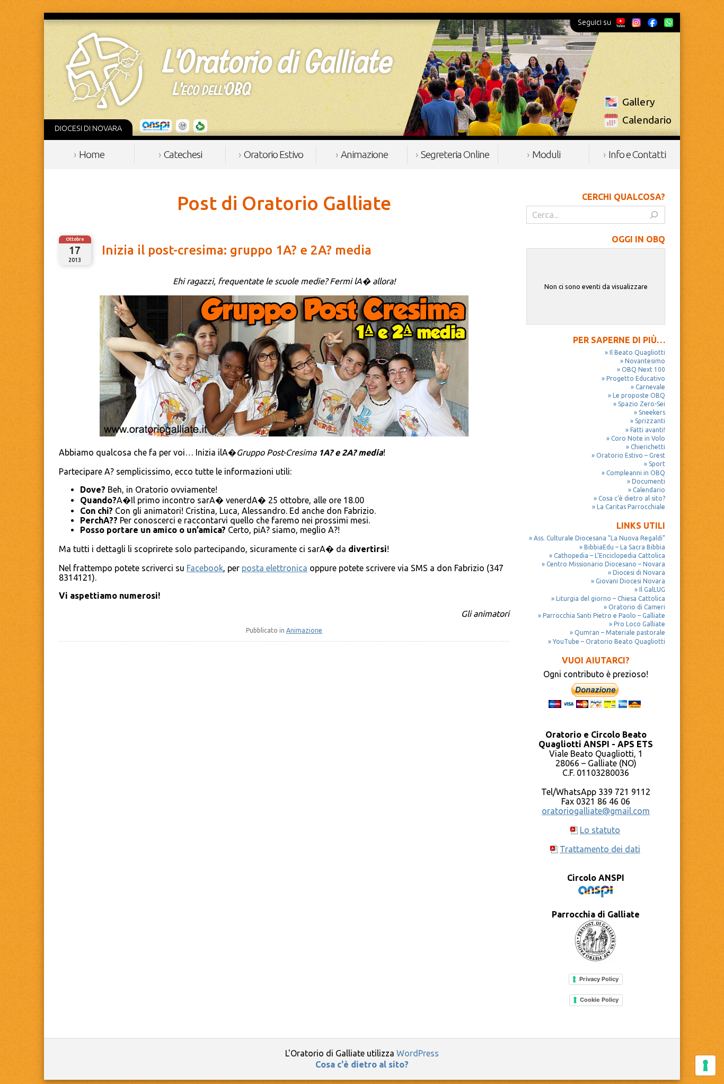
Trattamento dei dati (600, 849)
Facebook (205, 568)
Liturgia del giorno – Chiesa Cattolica (610, 598)
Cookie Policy (599, 999)
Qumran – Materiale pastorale (620, 632)
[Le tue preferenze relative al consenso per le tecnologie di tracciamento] (705, 1065)
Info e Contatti (637, 154)
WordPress (417, 1053)
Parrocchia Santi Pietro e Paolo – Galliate (604, 615)
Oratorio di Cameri (636, 607)
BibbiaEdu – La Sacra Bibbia (624, 547)
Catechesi (183, 154)
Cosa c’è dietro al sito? (631, 498)
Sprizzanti (650, 420)
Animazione (364, 154)
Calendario (647, 120)
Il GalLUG (652, 589)
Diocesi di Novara (639, 572)
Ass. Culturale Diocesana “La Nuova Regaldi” (599, 538)
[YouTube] (620, 22)
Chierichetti (648, 446)
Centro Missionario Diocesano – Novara (605, 564)
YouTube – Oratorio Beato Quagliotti (609, 641)
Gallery (638, 102)
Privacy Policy (599, 979)
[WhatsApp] (668, 22)
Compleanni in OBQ (635, 472)
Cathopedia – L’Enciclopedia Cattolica (609, 555)
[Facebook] (652, 22)
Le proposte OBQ (639, 395)
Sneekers (652, 412)
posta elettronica (274, 568)
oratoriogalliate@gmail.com (596, 811)
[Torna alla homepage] (229, 70)
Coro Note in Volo (638, 438)
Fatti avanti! (647, 429)
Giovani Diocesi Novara (630, 581)
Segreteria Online (455, 154)
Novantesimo (645, 360)
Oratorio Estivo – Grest (630, 455)
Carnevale (650, 386)
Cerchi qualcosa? (623, 197)
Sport (657, 463)
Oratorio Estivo (273, 154)
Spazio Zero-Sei (641, 403)
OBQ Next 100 (643, 369)
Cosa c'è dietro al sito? (362, 1064)
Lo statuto (600, 830)
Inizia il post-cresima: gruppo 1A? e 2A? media (237, 250)
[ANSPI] (156, 126)
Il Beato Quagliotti (637, 352)
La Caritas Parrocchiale (631, 506)
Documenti (648, 481)
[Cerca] (654, 214)
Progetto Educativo (635, 378)
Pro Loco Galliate (639, 623)
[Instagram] (636, 22)
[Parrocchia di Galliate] (182, 126)
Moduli (546, 154)
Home (91, 154)
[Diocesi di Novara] (200, 126)
